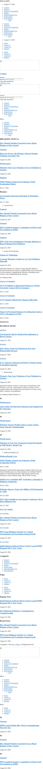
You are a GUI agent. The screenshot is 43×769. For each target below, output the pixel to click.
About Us (7, 45)
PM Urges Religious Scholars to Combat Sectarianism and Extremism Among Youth (18, 533)
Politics (6, 13)
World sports (5, 164)
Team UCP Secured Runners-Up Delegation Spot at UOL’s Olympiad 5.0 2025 (21, 313)
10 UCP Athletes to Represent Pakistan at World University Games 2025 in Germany (20, 287)
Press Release (8, 18)
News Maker (16, 644)
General (6, 8)
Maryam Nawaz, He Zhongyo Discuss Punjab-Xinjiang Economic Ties (19, 155)
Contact (3, 74)
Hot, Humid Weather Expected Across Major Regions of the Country (18, 144)
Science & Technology (11, 11)
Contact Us (7, 47)
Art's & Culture (6, 509)
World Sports (8, 17)
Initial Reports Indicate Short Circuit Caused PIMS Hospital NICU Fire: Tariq (21, 547)
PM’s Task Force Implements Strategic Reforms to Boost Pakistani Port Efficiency (20, 243)
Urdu (9, 20)
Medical (3, 178)
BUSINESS (3, 330)
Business (7, 9)
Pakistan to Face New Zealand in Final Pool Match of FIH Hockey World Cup (21, 444)
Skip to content (5, 1)
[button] (21, 77)
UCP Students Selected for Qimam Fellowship (18, 300)
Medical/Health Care (10, 15)
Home (6, 43)
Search (2, 79)
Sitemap (6, 49)
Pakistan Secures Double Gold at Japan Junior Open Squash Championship (19, 426)
